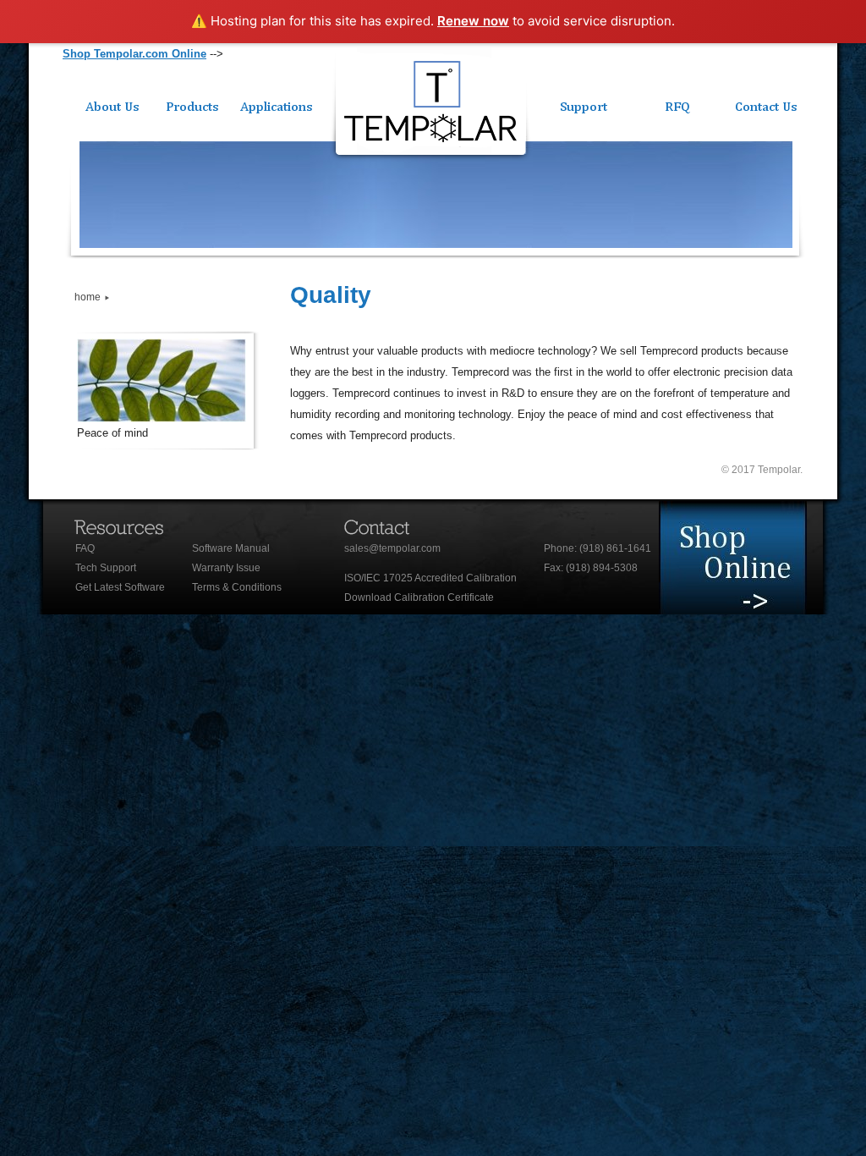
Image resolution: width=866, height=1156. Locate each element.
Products (193, 104)
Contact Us (766, 104)
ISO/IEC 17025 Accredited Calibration (430, 578)
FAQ (85, 548)
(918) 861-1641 (615, 548)
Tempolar (430, 104)
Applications (276, 104)
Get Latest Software (120, 587)
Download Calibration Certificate (419, 597)
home (87, 297)
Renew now (473, 21)
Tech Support (105, 568)
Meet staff (749, 557)
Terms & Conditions (237, 587)
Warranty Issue (226, 568)
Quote (680, 104)
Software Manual (231, 548)
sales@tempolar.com (392, 548)
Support (583, 104)
